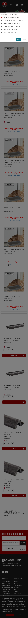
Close (24, 39)
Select (18, 39)
